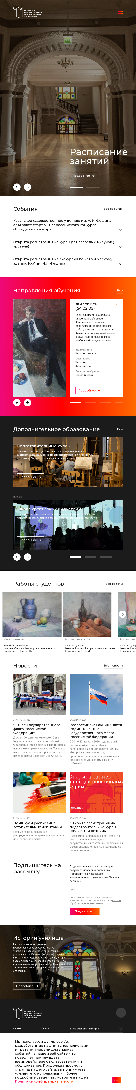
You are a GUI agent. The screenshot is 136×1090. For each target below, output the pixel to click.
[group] (68, 348)
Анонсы (17, 1028)
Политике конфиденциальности (44, 1081)
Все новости (113, 665)
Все (120, 290)
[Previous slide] (17, 187)
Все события (113, 208)
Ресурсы (45, 1028)
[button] (76, 187)
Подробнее (81, 175)
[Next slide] (27, 187)
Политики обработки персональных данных (95, 902)
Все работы (114, 583)
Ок (116, 1080)
